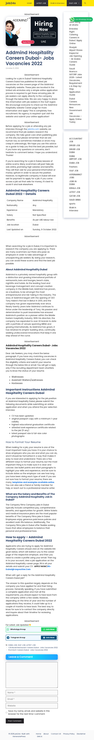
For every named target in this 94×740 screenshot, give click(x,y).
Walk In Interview (57, 3)
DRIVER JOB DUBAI (74, 151)
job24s (11, 3)
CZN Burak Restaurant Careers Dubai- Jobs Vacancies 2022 (33, 647)
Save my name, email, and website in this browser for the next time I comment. (29, 712)
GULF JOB (73, 3)
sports (72, 203)
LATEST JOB (41, 3)
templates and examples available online (33, 482)
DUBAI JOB (12, 645)
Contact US (56, 734)
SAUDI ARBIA (75, 199)
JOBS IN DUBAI (73, 183)
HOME (29, 3)
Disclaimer (81, 734)
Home (38, 734)
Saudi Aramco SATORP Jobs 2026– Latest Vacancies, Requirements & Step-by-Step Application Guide (75, 81)
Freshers (73, 166)
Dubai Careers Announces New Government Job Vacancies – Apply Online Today (75, 110)
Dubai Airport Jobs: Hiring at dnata (75, 22)
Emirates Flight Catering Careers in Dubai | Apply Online (75, 36)
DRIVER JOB (74, 145)
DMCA (39, 736)
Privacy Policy (69, 734)
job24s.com (33, 129)
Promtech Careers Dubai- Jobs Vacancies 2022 (28, 650)
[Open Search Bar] (85, 3)
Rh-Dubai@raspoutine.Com (28, 568)
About (46, 734)
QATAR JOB (74, 196)
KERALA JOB (74, 188)
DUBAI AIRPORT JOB (75, 158)
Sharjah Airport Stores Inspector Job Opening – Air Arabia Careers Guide (75, 56)
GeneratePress (19, 736)
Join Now (50, 629)
